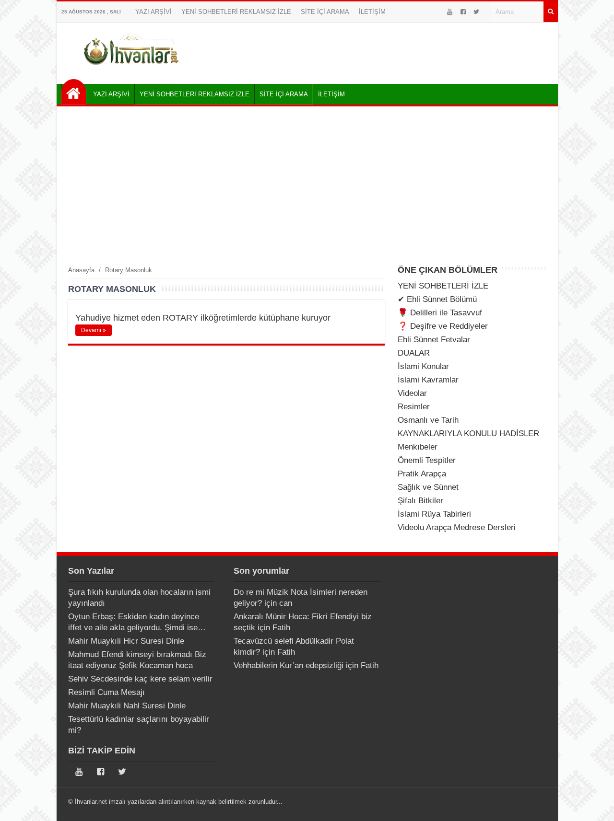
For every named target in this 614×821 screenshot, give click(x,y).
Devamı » (93, 330)
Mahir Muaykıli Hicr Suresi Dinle (126, 641)
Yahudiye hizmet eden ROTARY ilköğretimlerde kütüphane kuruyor (203, 318)
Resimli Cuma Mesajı (106, 692)
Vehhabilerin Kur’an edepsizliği (288, 665)
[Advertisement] (307, 185)
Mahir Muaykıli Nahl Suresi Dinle (127, 705)
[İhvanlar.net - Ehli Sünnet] (73, 91)
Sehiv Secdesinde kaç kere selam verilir (140, 678)
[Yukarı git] (595, 804)
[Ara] (550, 11)
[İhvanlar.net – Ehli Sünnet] (132, 68)
